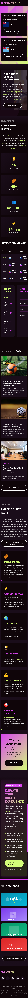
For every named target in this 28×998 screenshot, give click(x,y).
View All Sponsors (13, 958)
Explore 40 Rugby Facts (12, 543)
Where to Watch (12, 56)
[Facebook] (13, 978)
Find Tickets (11, 105)
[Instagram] (3, 978)
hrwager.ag (7, 870)
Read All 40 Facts (13, 763)
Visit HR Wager (11, 863)
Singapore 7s (9, 135)
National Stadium (16, 99)
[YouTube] (18, 978)
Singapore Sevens (9, 717)
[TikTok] (8, 978)
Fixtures (9, 31)
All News (12, 488)
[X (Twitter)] (23, 978)
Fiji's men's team (18, 659)
